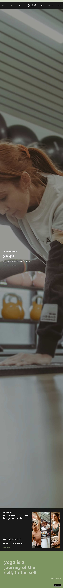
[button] (6, 5)
